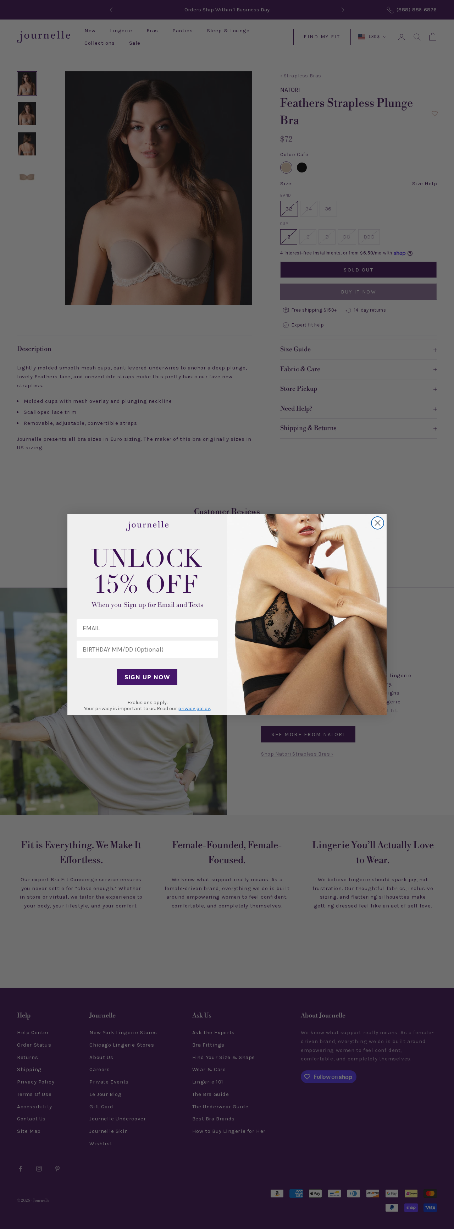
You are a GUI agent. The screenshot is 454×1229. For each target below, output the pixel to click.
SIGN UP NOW (147, 677)
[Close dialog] (377, 523)
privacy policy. (194, 709)
